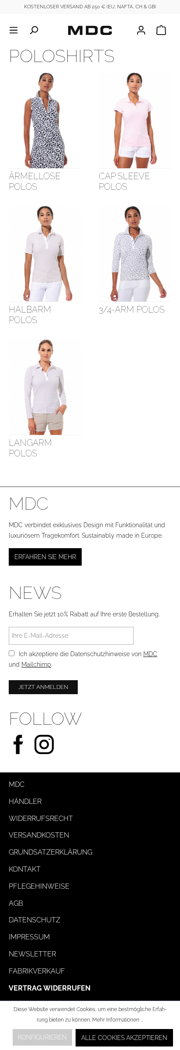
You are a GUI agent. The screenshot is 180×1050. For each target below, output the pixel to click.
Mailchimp (36, 664)
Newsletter (32, 954)
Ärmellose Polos (34, 181)
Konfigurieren (42, 1037)
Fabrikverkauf (37, 971)
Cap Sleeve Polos (124, 181)
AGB (16, 903)
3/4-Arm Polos (132, 309)
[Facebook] (18, 743)
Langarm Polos (30, 448)
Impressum (29, 937)
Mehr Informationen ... (117, 1020)
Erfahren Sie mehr (45, 556)
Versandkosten (39, 835)
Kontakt (25, 869)
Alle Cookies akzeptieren (124, 1037)
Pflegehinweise (39, 886)
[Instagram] (44, 743)
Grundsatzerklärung (50, 852)
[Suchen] (34, 30)
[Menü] (16, 30)
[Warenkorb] (161, 30)
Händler (25, 801)
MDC (150, 653)
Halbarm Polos (30, 314)
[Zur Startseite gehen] (90, 30)
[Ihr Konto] (143, 30)
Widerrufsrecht (41, 818)
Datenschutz (34, 920)
